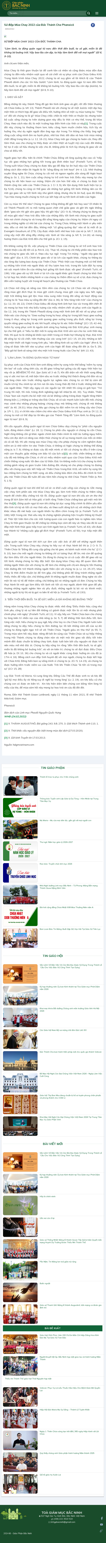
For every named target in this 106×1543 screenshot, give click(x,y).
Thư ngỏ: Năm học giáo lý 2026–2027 (56, 842)
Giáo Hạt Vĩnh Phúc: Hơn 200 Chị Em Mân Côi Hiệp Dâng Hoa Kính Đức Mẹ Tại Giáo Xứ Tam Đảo (69, 1336)
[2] (65, 453)
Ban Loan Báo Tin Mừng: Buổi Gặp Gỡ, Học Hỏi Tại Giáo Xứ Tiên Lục (70, 929)
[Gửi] (89, 13)
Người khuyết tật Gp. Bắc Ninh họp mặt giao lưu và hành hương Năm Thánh (70, 1358)
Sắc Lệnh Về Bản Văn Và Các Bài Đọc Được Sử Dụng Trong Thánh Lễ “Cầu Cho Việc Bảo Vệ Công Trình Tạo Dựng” (71, 966)
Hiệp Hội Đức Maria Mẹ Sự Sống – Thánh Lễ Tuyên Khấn (65, 1409)
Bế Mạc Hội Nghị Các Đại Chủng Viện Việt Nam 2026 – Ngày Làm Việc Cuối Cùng (71, 1074)
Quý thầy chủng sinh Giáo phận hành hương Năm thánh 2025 (67, 1453)
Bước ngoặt (45, 1283)
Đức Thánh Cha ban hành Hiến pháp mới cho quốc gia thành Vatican (71, 1052)
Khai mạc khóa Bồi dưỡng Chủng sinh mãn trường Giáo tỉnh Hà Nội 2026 (69, 1009)
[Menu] (97, 13)
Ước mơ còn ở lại (47, 1218)
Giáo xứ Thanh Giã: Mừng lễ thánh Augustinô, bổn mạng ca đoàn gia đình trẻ (70, 1306)
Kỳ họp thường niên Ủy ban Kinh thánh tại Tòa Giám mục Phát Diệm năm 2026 (70, 987)
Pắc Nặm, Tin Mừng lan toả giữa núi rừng (58, 1261)
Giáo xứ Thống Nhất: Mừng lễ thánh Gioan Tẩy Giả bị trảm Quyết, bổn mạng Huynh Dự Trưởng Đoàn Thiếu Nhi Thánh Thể (71, 1241)
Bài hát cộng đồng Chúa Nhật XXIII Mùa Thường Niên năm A (66, 907)
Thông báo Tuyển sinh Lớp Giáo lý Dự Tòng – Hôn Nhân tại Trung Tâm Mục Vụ (69, 799)
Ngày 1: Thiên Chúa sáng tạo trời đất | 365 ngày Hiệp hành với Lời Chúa (69, 1432)
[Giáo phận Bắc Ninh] (16, 5)
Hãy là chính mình (47, 1196)
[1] (86, 123)
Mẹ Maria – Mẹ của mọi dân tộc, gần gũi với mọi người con (65, 820)
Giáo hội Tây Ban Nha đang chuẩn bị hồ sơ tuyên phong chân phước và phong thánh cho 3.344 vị (70, 1096)
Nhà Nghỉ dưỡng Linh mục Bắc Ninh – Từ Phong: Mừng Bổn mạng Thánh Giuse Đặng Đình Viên (69, 886)
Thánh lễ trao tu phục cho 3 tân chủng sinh (59, 777)
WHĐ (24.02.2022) (15, 716)
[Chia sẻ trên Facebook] (93, 25)
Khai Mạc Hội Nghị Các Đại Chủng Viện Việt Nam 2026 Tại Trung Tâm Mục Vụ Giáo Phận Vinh (71, 1118)
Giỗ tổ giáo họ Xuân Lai (50, 1474)
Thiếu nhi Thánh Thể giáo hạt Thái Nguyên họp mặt (28, 1378)
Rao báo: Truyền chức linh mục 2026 (56, 864)
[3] (14, 503)
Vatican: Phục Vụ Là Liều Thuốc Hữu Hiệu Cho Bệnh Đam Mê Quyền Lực (70, 1389)
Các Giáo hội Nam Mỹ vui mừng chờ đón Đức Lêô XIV (63, 1030)
